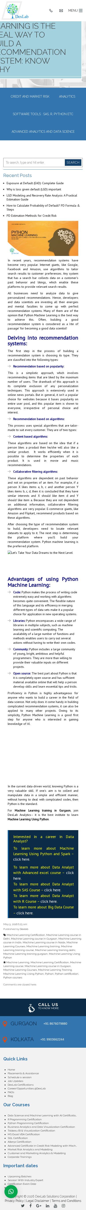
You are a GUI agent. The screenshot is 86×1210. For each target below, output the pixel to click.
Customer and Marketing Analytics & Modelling (37, 1153)
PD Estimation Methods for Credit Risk (31, 216)
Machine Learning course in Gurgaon (34, 938)
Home (11, 1069)
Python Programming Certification (28, 1123)
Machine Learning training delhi (55, 950)
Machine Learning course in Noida (44, 942)
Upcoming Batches (19, 1176)
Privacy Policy (14, 1201)
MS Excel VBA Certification (24, 1134)
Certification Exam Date (22, 1183)
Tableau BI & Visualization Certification (31, 1130)
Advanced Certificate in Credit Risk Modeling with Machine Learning (45, 1145)
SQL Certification (18, 1138)
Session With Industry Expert (25, 1180)
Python (49, 973)
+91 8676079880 (55, 1023)
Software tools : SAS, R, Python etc (43, 114)
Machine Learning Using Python (28, 819)
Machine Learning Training (55, 969)
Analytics (67, 96)
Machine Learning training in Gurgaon (43, 810)
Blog (10, 1095)
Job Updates (15, 1081)
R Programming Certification (25, 1119)
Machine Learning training (43, 946)
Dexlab (24, 929)
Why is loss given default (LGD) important (34, 189)
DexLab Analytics (19, 815)
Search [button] (73, 162)
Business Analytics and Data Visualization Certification (41, 1126)
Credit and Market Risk (30, 96)
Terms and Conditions (66, 1201)
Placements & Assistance (23, 1073)
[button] (11, 1191)
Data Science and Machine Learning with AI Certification (42, 1115)
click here (21, 859)
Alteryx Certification (19, 1141)
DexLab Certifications (21, 1084)
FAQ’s (11, 1092)
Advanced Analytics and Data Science (43, 131)
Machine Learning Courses (20, 969)
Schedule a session (20, 1077)
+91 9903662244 (52, 1039)
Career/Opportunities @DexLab (27, 1088)
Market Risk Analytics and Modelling (30, 1149)
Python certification (66, 973)
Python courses (12, 977)
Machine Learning (17, 962)
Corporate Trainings (20, 1156)
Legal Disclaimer (37, 1201)
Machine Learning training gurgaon (25, 953)
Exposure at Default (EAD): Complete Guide (35, 183)
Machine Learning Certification (26, 935)
